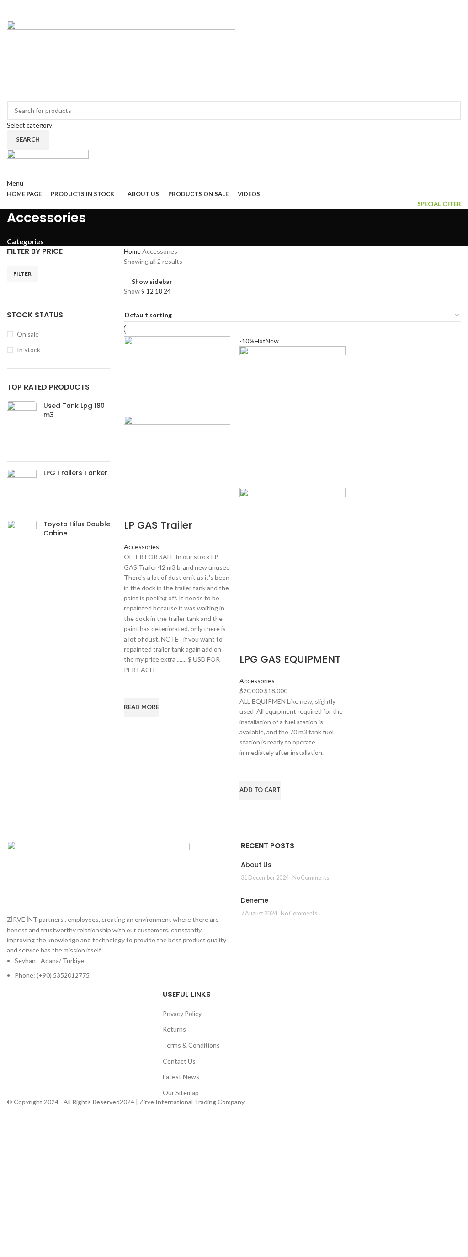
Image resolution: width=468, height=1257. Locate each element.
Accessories (141, 547)
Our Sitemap (181, 1093)
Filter (22, 273)
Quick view (135, 728)
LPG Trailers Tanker (75, 473)
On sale (28, 334)
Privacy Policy (182, 1013)
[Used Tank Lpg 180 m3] (22, 428)
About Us (256, 864)
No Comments (310, 877)
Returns (174, 1029)
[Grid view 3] (142, 302)
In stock (28, 349)
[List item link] (117, 968)
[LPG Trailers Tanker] (22, 487)
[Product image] (177, 455)
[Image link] (98, 877)
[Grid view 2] (128, 302)
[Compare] (135, 507)
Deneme (254, 900)
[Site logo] (121, 60)
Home (133, 251)
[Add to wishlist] (135, 686)
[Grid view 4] (157, 302)
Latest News (181, 1076)
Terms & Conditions (191, 1045)
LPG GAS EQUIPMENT (290, 659)
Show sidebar (152, 281)
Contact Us (179, 1061)
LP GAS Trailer (158, 525)
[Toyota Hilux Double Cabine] (22, 530)
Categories (25, 241)
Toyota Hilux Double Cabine (76, 529)
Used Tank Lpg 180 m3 (74, 410)
